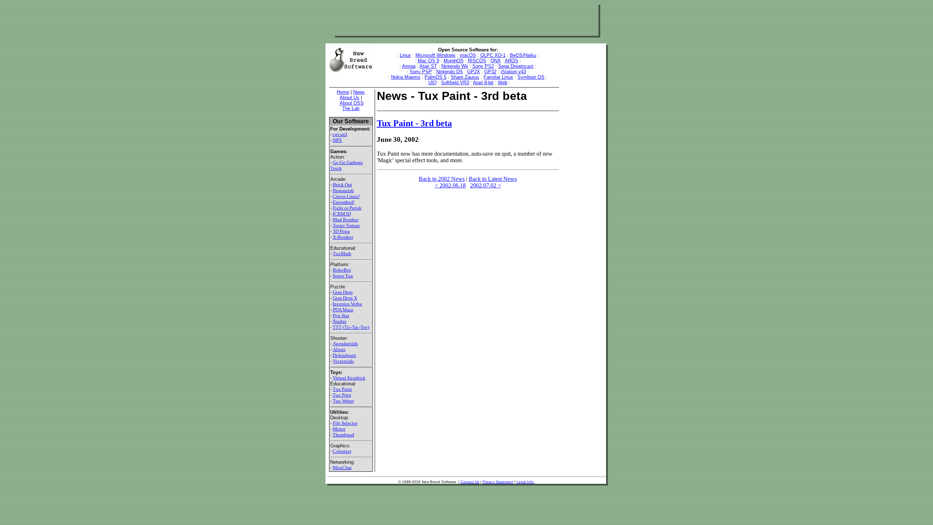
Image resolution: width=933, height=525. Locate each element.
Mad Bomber (346, 219)
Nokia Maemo (405, 77)
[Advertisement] (465, 19)
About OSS (352, 103)
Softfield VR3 (455, 82)
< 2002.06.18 (450, 185)
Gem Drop (343, 292)
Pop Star (341, 315)
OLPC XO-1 (492, 55)
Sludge (340, 321)
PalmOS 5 (435, 77)
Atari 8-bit (483, 82)
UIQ (432, 82)
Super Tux (343, 276)
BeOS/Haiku (523, 55)
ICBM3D (342, 214)
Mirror (339, 429)
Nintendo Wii (454, 66)
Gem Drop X (345, 298)
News (359, 92)
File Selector (345, 423)
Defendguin (344, 355)
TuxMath (342, 253)
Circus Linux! (346, 196)
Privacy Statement (498, 482)
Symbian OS (531, 77)
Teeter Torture (346, 225)
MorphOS (454, 60)
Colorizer (342, 451)
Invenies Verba (347, 304)
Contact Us (470, 482)
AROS (511, 60)
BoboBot (342, 270)
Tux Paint (342, 389)
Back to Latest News (493, 179)
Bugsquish (343, 190)
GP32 (490, 71)
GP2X (473, 71)
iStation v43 (513, 71)
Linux (405, 55)
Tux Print (342, 395)
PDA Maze (343, 309)
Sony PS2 (483, 66)
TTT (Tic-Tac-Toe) (351, 327)
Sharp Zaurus (465, 77)
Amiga (408, 66)
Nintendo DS (449, 71)
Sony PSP (421, 71)
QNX (496, 60)
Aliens (339, 349)
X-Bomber (343, 237)
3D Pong (341, 231)
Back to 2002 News (442, 179)
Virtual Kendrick (349, 378)
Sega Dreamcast (516, 66)
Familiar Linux (498, 77)
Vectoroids (343, 361)
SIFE (337, 140)
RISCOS (477, 60)
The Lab (350, 108)
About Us (349, 97)
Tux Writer (343, 401)
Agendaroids (345, 343)
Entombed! (344, 202)
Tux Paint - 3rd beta (414, 123)
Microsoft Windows (435, 55)
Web (502, 82)
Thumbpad (343, 435)
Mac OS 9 (428, 60)
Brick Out (342, 184)
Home (343, 92)
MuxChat (342, 467)
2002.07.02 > (485, 185)
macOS (468, 55)
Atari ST (428, 66)
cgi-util (340, 134)
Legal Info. (525, 482)
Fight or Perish (347, 208)
